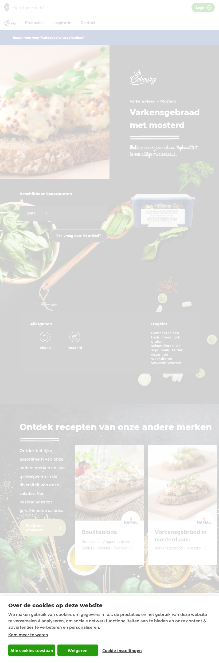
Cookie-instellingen (122, 650)
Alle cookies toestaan (31, 650)
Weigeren (78, 650)
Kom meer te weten (28, 634)
